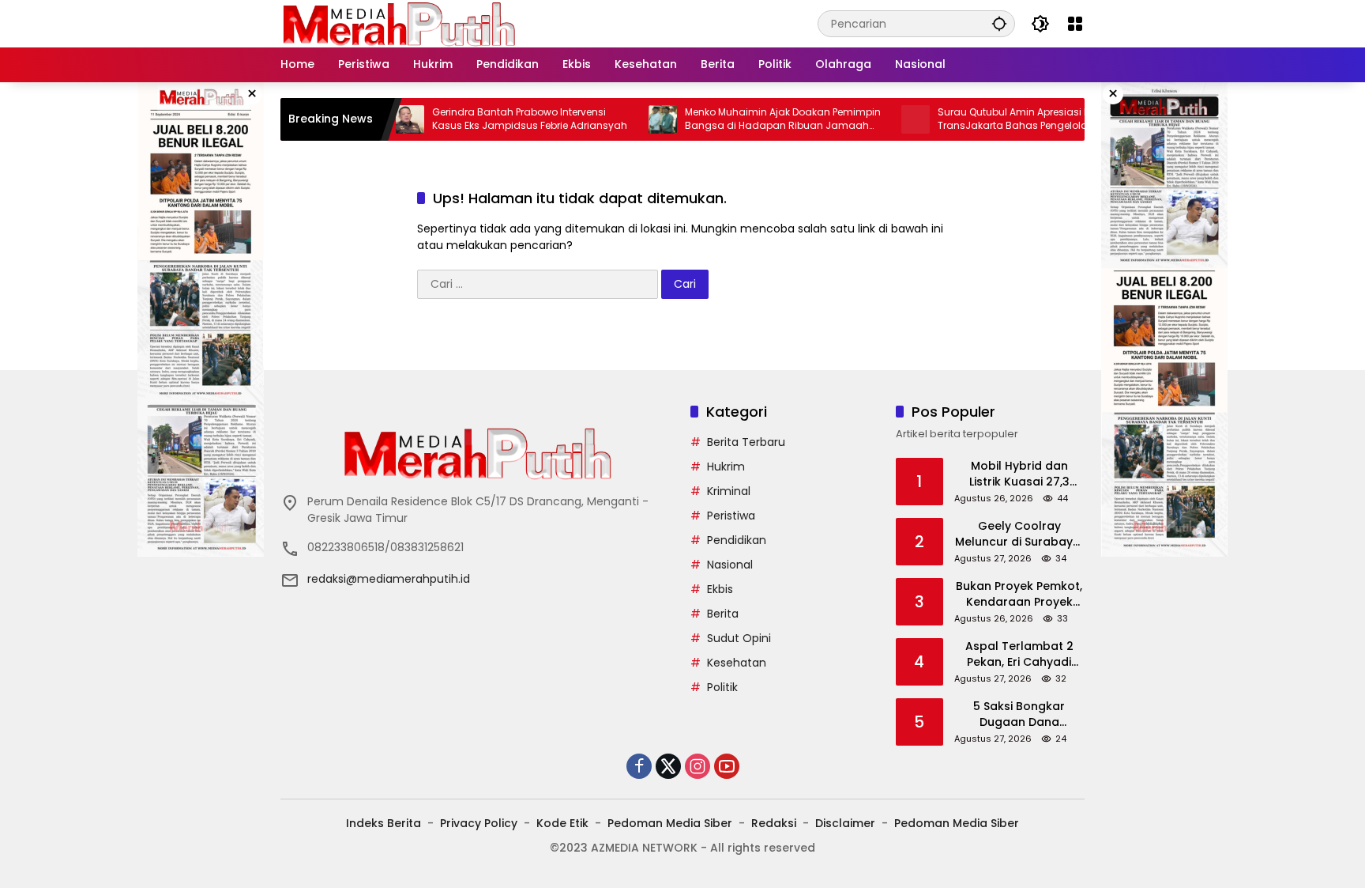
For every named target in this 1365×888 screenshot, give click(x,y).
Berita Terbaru (746, 442)
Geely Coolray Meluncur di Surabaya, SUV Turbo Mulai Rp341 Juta (1019, 534)
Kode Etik (562, 823)
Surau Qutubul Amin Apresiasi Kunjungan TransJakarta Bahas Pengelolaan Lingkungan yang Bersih (1007, 119)
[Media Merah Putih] (398, 23)
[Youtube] (726, 766)
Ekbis (720, 589)
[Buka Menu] (1075, 23)
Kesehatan (736, 663)
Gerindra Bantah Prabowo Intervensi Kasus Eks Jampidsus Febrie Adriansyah (498, 119)
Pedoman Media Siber (669, 823)
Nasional (730, 564)
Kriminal (728, 491)
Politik (722, 687)
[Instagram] (697, 766)
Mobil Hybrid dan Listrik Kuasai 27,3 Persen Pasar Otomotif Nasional (1019, 474)
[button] (999, 23)
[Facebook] (639, 766)
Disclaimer (845, 823)
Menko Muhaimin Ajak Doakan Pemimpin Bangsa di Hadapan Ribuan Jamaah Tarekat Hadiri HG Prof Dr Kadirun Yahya (752, 119)
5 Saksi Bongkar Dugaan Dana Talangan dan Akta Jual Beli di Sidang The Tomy (1019, 714)
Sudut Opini (739, 638)
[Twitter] (668, 766)
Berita (723, 614)
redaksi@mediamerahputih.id (388, 579)
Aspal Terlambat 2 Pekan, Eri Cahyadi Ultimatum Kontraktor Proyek (1019, 654)
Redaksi (773, 823)
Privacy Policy (478, 823)
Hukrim (726, 466)
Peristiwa (731, 515)
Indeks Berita (383, 823)
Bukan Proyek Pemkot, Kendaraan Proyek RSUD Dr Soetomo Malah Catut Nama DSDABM (1019, 594)
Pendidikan (736, 540)
